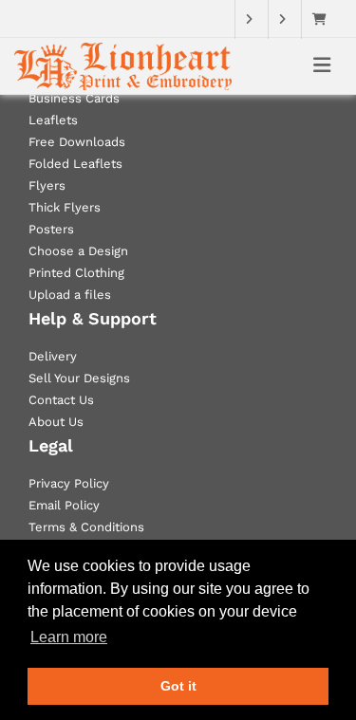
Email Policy (64, 505)
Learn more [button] (68, 637)
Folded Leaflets (75, 164)
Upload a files (69, 294)
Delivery (52, 356)
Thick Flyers (64, 207)
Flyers (47, 185)
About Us (56, 422)
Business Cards (74, 98)
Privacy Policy (68, 483)
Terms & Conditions (86, 527)
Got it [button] (178, 685)
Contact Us (61, 400)
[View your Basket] (324, 19)
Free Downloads (76, 142)
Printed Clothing (76, 273)
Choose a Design (78, 251)
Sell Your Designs (79, 378)
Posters (51, 229)
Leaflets (53, 120)
